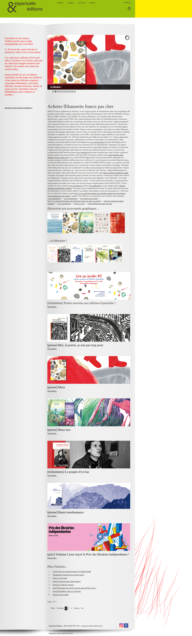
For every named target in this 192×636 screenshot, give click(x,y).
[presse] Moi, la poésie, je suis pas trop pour (75, 345)
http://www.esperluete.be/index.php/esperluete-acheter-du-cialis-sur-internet (74, 201)
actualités (60, 3)
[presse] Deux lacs (58, 430)
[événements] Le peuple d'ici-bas (68, 472)
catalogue (70, 3)
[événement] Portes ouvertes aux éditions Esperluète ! (81, 303)
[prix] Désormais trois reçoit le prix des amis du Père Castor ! (74, 588)
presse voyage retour (60, 578)
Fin (82, 608)
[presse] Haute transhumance (66, 512)
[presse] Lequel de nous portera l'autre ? (67, 581)
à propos (92, 3)
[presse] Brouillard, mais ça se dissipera (67, 591)
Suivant (76, 608)
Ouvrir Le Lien (79, 204)
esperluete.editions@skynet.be (91, 626)
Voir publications (95, 186)
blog (87, 157)
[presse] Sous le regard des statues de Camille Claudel (72, 571)
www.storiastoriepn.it (97, 142)
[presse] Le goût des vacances (63, 585)
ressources (81, 3)
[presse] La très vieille (60, 595)
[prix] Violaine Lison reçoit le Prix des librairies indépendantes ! (88, 554)
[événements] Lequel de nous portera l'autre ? (69, 575)
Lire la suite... (52, 307)
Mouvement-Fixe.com (65, 634)
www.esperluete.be (83, 152)
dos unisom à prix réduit (89, 199)
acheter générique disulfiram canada (115, 173)
